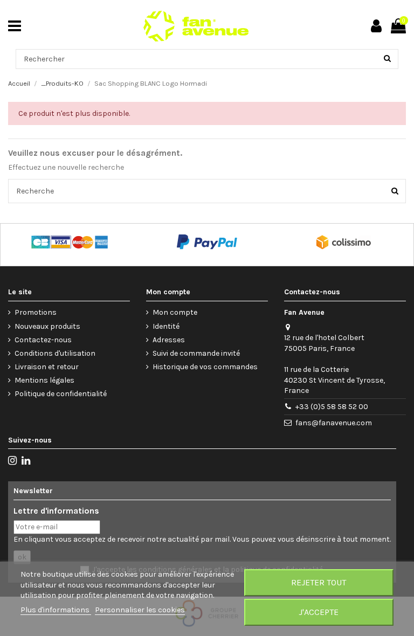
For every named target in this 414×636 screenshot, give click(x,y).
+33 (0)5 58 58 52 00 (331, 406)
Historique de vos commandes (205, 366)
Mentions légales (44, 380)
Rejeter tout (318, 582)
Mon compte (175, 312)
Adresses (169, 339)
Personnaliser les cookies (140, 609)
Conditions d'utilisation (55, 353)
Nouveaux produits (47, 326)
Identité (166, 326)
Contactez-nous (43, 339)
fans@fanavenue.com (333, 422)
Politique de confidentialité (61, 393)
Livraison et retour (47, 366)
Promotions (36, 312)
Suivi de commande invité (196, 353)
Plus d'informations (55, 609)
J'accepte (319, 612)
